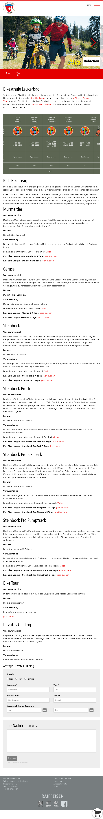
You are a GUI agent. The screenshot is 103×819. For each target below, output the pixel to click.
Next (93, 42)
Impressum (58, 781)
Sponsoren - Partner (62, 778)
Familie (30, 679)
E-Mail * (57, 695)
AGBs (56, 786)
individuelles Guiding (42, 104)
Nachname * (13, 695)
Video (48, 251)
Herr (20, 679)
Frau (11, 679)
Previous (9, 42)
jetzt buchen (50, 256)
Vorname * (12, 685)
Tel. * (56, 685)
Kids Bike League (38, 98)
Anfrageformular (60, 784)
